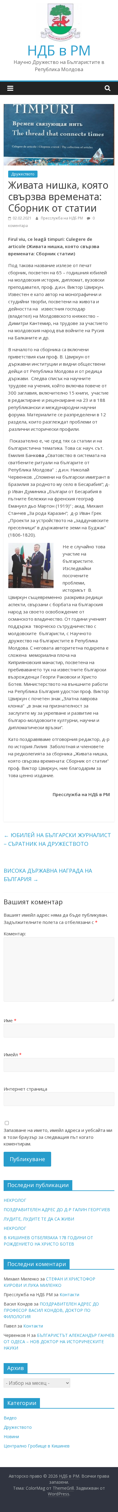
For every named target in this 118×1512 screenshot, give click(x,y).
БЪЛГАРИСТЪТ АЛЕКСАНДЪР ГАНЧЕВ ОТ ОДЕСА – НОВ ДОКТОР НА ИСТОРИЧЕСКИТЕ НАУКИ (59, 1341)
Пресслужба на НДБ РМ (62, 218)
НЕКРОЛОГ (15, 1200)
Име (10, 1020)
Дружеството (22, 174)
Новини (11, 1436)
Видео (10, 1418)
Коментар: (15, 934)
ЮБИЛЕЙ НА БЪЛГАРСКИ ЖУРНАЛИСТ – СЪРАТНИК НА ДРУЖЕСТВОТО (57, 839)
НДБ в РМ (59, 50)
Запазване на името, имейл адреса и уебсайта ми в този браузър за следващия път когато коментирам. (58, 1137)
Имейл (12, 1054)
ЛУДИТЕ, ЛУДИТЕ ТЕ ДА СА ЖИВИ (39, 1219)
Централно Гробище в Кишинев (37, 1446)
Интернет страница (25, 1089)
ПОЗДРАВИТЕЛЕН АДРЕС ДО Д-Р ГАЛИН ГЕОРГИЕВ (57, 1209)
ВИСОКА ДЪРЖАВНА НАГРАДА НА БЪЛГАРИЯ (48, 875)
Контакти (69, 1294)
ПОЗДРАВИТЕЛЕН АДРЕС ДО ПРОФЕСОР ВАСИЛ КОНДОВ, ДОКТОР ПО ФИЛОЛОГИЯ (51, 1310)
